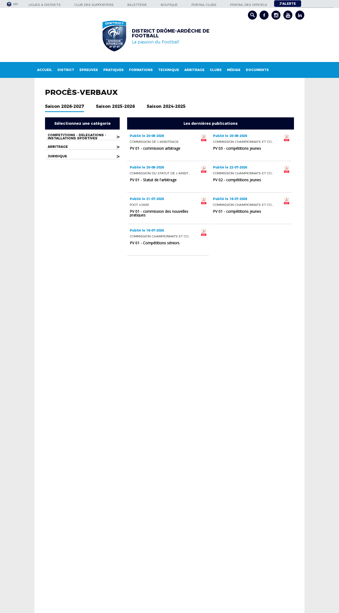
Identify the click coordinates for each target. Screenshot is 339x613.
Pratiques (113, 70)
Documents (257, 70)
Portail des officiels (248, 4)
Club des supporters (94, 4)
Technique (168, 70)
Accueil (44, 70)
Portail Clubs (203, 4)
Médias (233, 70)
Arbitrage (194, 70)
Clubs (216, 70)
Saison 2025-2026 (115, 106)
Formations (141, 70)
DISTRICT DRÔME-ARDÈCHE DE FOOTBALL (170, 33)
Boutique (169, 4)
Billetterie (137, 4)
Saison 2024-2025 (166, 106)
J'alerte (287, 4)
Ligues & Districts (45, 4)
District (65, 70)
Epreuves (88, 70)
